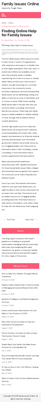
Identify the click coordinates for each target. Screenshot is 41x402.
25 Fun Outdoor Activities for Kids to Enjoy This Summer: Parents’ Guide (19, 334)
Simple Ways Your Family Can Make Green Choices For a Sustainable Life (19, 346)
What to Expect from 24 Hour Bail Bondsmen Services (20, 379)
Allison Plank (8, 40)
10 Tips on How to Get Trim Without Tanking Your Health (20, 368)
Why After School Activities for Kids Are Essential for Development (18, 323)
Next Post (30, 219)
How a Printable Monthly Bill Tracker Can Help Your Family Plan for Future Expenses (20, 357)
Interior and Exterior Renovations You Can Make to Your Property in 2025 (19, 312)
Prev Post (11, 219)
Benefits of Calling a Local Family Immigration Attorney (20, 300)
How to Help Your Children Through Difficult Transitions (20, 275)
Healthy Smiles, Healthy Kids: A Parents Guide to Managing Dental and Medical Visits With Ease (20, 288)
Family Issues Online (20, 3)
